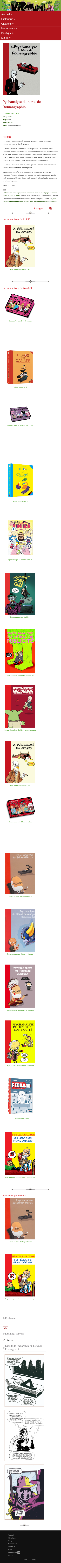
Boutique (6, 33)
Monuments (8, 28)
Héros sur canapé (20, 387)
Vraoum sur (14, 1552)
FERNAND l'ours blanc (20, 1119)
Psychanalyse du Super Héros (20, 896)
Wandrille (16, 114)
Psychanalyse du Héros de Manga (20, 954)
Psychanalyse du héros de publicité (20, 675)
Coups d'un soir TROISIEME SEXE (20, 425)
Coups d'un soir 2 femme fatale (20, 822)
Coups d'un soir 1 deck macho (20, 321)
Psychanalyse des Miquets (20, 269)
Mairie (4, 37)
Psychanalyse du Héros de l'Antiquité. (20, 1066)
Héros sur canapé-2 (20, 501)
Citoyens (6, 23)
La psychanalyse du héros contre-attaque (20, 730)
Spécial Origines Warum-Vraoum (20, 560)
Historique (7, 19)
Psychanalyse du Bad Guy (20, 617)
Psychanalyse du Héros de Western (20, 1010)
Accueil (5, 14)
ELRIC (7, 114)
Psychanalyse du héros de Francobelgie (20, 1177)
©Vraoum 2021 (30, 1560)
